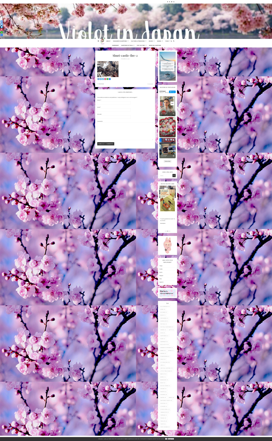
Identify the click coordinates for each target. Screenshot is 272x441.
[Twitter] (1, 27)
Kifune (171, 350)
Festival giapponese (166, 326)
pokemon (163, 394)
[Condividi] (1, 35)
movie (162, 382)
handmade (164, 341)
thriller (163, 421)
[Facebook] (1, 21)
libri (162, 365)
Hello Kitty (164, 344)
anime (162, 309)
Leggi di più (171, 438)
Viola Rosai (101, 84)
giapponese (164, 335)
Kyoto (160, 272)
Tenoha (163, 418)
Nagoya (161, 275)
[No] (270, 439)
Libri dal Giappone (166, 368)
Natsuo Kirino (165, 385)
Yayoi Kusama (165, 426)
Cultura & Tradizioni (138, 41)
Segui (173, 91)
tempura (163, 415)
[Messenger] (1, 24)
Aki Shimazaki (165, 306)
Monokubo (164, 379)
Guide (162, 338)
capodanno (164, 318)
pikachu (163, 391)
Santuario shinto (166, 400)
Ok (166, 438)
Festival (163, 324)
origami (163, 388)
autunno (163, 312)
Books (151, 41)
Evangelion (164, 321)
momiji (163, 376)
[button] (165, 231)
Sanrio (171, 397)
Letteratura (165, 362)
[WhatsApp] (1, 32)
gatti (171, 329)
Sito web (99, 114)
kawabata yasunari (166, 347)
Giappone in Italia (127, 45)
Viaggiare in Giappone (120, 41)
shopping (163, 403)
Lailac (163, 359)
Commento (100, 121)
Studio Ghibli (165, 409)
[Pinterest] (1, 29)
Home (102, 41)
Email (99, 107)
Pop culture (141, 45)
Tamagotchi (164, 412)
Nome (99, 100)
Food (167, 41)
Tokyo (160, 265)
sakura (163, 397)
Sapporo (161, 282)
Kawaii (159, 41)
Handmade (115, 45)
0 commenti (150, 84)
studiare (163, 406)
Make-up (163, 373)
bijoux (163, 315)
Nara (160, 278)
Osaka (160, 269)
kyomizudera (164, 356)
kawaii (163, 350)
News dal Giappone (155, 45)
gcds (162, 332)
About (108, 41)
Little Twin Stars (166, 371)
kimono (163, 353)
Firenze (163, 329)
